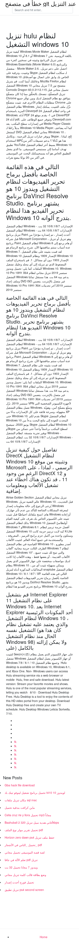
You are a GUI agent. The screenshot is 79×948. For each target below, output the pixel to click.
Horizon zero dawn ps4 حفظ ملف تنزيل (29, 837)
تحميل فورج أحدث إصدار (19, 882)
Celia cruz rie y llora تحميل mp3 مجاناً (28, 815)
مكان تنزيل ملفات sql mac (21, 800)
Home (43, 937)
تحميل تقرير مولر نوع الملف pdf (24, 830)
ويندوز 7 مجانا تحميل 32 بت (21, 867)
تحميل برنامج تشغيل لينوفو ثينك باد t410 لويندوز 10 (35, 793)
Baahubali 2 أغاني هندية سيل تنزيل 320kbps (32, 822)
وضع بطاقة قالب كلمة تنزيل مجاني (25, 875)
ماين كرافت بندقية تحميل (20, 808)
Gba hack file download (20, 785)
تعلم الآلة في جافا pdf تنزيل (21, 860)
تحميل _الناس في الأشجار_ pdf (23, 845)
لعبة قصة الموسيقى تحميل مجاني (25, 852)
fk (15, 742)
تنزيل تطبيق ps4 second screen (24, 890)
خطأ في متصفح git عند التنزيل (40, 3)
